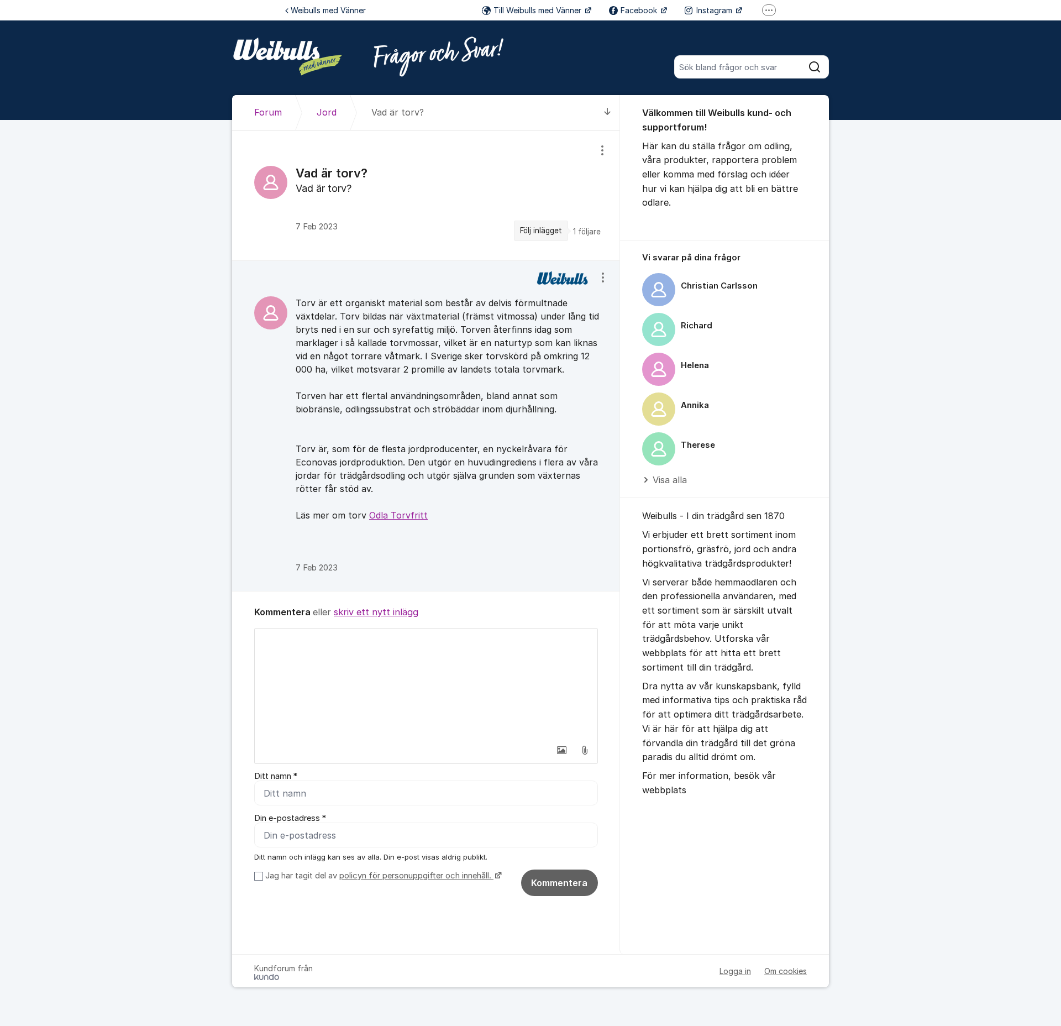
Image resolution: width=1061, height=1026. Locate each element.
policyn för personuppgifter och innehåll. (416, 876)
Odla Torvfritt (398, 515)
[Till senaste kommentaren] (607, 112)
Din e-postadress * (290, 818)
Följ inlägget (541, 230)
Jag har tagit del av (378, 876)
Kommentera (559, 882)
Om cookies (785, 971)
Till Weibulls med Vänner (538, 10)
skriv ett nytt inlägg (376, 611)
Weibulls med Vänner (328, 10)
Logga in (735, 971)
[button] (561, 750)
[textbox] (426, 684)
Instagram (715, 10)
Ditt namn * (275, 776)
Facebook (640, 10)
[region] (426, 195)
